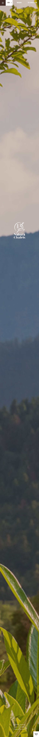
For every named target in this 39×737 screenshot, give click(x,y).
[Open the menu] (3, 3)
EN (8, 2)
